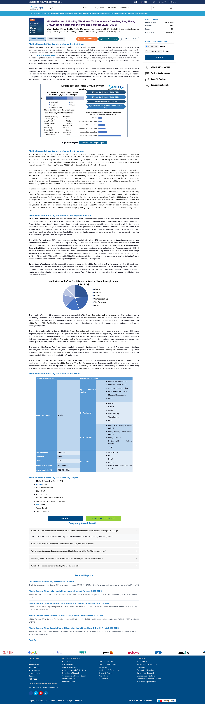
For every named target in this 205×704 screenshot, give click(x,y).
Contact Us (162, 2)
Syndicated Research (145, 673)
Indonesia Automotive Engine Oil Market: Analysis (51, 581)
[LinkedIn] (46, 693)
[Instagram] (41, 693)
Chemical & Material (42, 13)
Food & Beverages (69, 667)
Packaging (103, 667)
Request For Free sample (103, 518)
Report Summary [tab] (37, 39)
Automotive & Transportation (74, 676)
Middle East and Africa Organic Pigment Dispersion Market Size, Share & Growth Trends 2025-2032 (74, 628)
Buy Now (65, 518)
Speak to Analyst (158, 79)
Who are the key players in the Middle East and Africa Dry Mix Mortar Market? (62, 544)
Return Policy (34, 673)
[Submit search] (171, 8)
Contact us (124, 8)
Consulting (141, 667)
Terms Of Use (34, 667)
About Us (112, 8)
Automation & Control (108, 664)
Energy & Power (105, 673)
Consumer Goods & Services (74, 670)
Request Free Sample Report (93, 143)
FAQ (31, 662)
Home (31, 13)
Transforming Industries (146, 682)
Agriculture (103, 676)
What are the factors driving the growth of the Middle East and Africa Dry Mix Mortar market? (68, 551)
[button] (63, 8)
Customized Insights (145, 670)
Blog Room (99, 8)
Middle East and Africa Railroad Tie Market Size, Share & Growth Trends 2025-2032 (66, 615)
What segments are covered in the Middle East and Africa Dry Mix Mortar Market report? (67, 558)
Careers (32, 676)
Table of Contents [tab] (56, 39)
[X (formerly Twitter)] (36, 693)
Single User (152, 46)
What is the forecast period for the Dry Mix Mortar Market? (54, 566)
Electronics (103, 679)
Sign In (173, 2)
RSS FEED (33, 679)
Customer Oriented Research (149, 679)
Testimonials (34, 665)
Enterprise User (154, 51)
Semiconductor (68, 682)
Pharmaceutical (68, 679)
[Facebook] (31, 693)
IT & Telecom (67, 664)
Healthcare (66, 661)
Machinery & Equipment (109, 670)
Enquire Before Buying (160, 67)
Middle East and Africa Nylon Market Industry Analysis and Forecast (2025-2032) (65, 591)
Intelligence (142, 661)
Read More (33, 640)
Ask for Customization (160, 73)
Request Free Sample (160, 85)
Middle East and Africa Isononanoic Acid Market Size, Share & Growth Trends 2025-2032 (69, 603)
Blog (154, 2)
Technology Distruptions (147, 664)
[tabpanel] (84, 308)
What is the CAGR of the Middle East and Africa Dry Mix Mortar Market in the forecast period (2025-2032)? (74, 531)
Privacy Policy (34, 670)
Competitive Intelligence (147, 676)
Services (87, 8)
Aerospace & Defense (108, 661)
